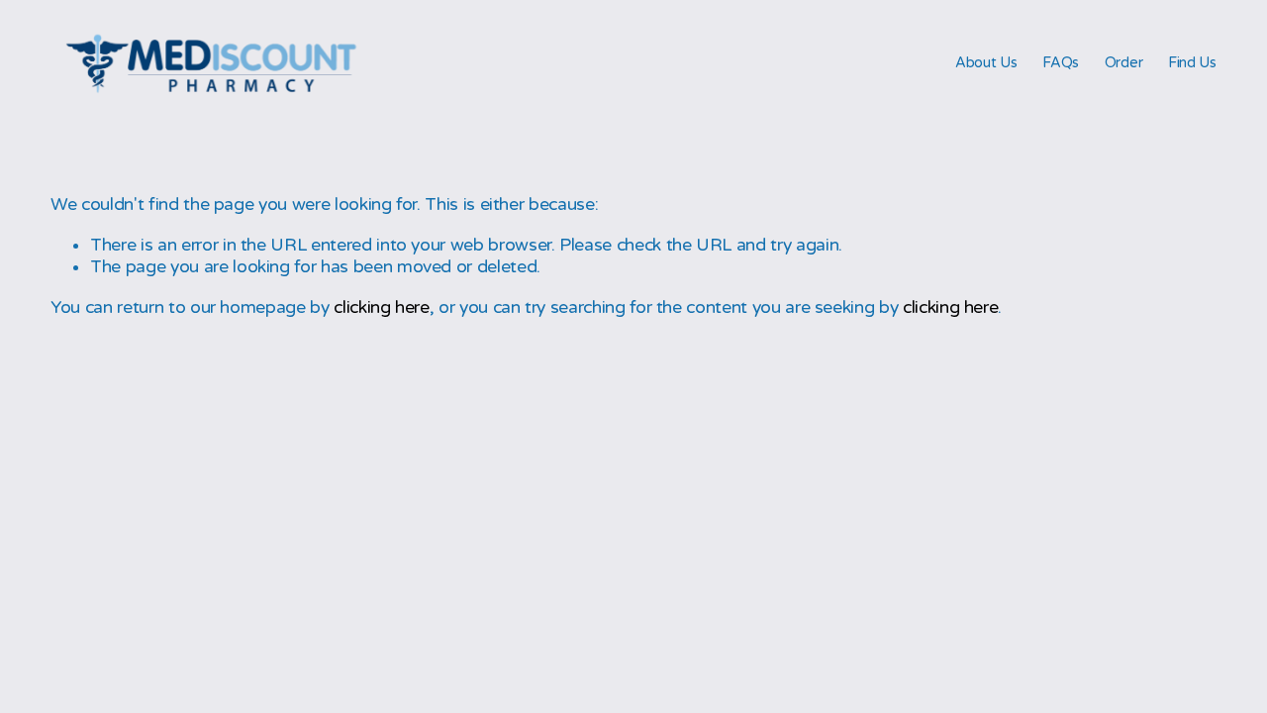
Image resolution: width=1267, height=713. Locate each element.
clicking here (381, 307)
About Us (986, 62)
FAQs (1060, 62)
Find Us (1192, 62)
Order (1124, 62)
